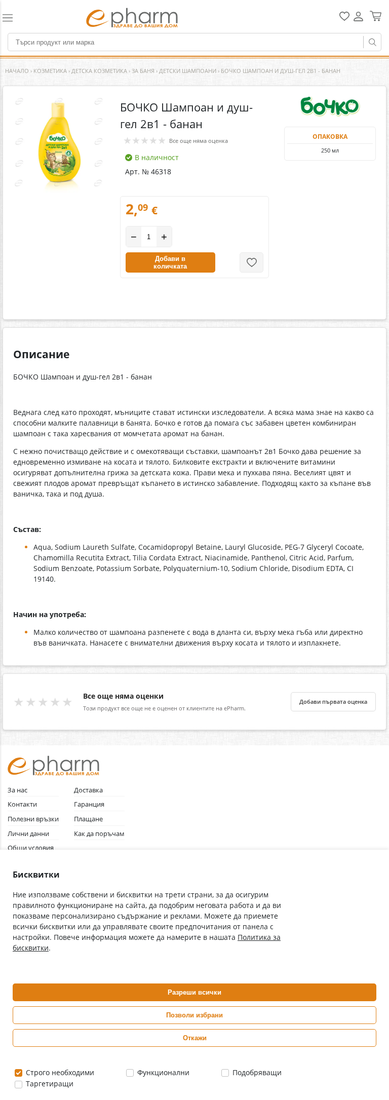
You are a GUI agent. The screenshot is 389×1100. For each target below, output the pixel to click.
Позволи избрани (194, 1015)
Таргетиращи (48, 1083)
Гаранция (89, 804)
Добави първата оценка (333, 701)
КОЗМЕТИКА (50, 70)
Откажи (195, 1038)
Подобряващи (256, 1072)
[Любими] (344, 18)
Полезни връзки (33, 819)
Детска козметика (99, 70)
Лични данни (28, 833)
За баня (143, 70)
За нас (17, 790)
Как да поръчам (99, 833)
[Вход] (358, 20)
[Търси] (372, 42)
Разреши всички (194, 992)
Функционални (162, 1072)
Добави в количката (170, 262)
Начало (17, 70)
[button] (22, 17)
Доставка (88, 790)
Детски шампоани (187, 70)
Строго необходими (59, 1072)
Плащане (88, 819)
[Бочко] (330, 106)
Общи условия (31, 848)
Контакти (22, 804)
